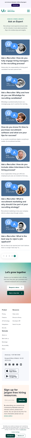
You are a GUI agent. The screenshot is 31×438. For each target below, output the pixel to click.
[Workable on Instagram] (21, 365)
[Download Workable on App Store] (12, 371)
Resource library (17, 317)
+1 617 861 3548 (15, 355)
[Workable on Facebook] (10, 365)
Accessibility (5, 345)
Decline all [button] (21, 435)
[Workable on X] (17, 365)
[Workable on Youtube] (13, 365)
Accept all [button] (10, 436)
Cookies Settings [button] (15, 432)
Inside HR (9, 19)
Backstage (4, 342)
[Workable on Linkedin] (6, 365)
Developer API (16, 321)
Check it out (15, 5)
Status (3, 349)
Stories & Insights (18, 19)
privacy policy (8, 416)
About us (4, 335)
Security (4, 328)
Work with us (5, 338)
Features (4, 317)
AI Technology (5, 321)
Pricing (4, 314)
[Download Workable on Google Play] (12, 376)
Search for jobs (17, 324)
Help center (16, 314)
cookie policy (23, 429)
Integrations (5, 324)
